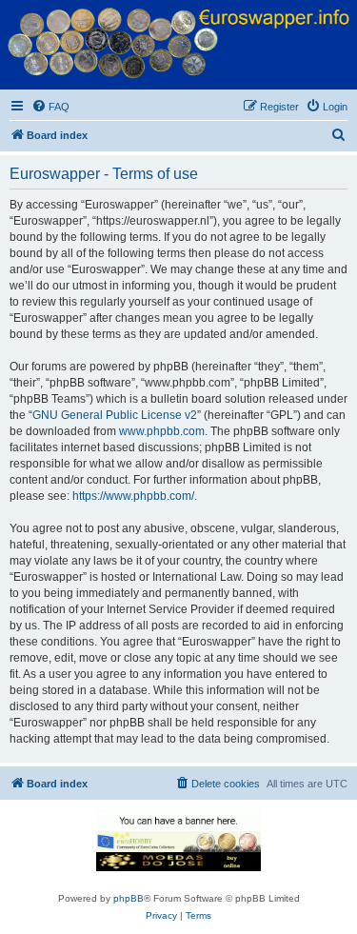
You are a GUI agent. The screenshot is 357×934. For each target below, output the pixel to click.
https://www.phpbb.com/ (133, 496)
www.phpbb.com (162, 431)
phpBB (128, 898)
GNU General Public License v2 (114, 415)
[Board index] (178, 44)
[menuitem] (50, 106)
